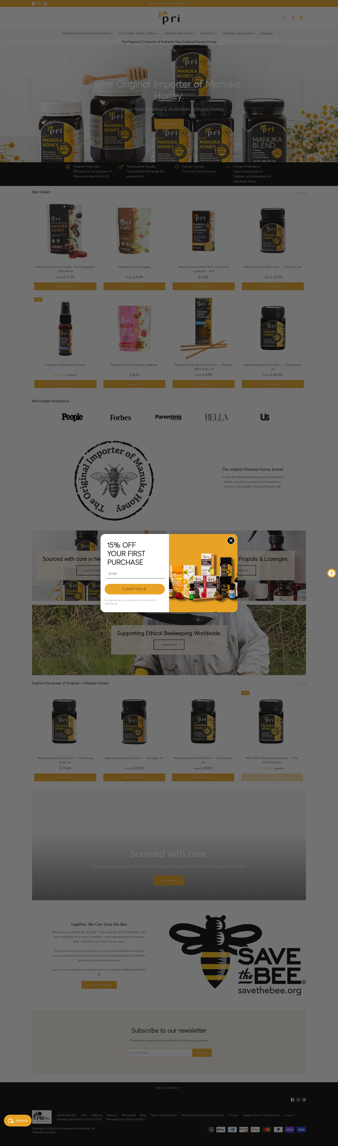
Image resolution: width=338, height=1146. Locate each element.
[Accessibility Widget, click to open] (331, 573)
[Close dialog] (230, 540)
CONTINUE (134, 589)
